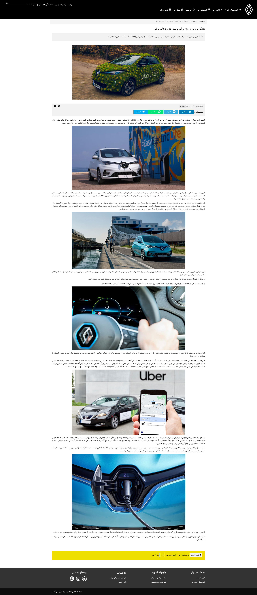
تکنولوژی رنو (202, 10)
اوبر (162, 555)
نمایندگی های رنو (198, 582)
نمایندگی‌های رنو (46, 5)
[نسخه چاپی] (59, 106)
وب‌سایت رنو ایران (158, 578)
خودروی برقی (171, 555)
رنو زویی (155, 555)
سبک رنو (177, 10)
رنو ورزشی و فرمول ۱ (117, 578)
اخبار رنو (216, 10)
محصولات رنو (184, 555)
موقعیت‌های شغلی (158, 582)
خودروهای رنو (232, 10)
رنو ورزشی (122, 582)
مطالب (193, 21)
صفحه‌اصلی (201, 21)
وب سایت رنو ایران (63, 5)
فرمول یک (164, 10)
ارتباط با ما (31, 5)
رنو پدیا (189, 10)
